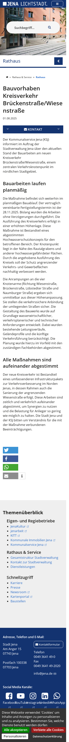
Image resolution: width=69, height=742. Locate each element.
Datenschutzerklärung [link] (47, 736)
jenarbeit (17, 531)
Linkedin (45, 705)
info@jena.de (43, 673)
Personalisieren (15, 736)
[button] (10, 450)
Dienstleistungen (23, 567)
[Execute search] (49, 27)
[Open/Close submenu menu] (58, 61)
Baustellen (18, 601)
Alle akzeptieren (15, 730)
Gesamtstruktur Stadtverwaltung (34, 558)
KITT (14, 535)
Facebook (10, 705)
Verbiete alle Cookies (48, 730)
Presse (15, 587)
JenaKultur (18, 526)
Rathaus (11, 61)
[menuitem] (33, 533)
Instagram (33, 705)
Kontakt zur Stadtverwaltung (31, 562)
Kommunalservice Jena (27, 545)
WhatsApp (57, 705)
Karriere (16, 583)
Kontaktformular (49, 644)
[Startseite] (7, 77)
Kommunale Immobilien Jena (31, 540)
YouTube (21, 705)
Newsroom (18, 592)
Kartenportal (20, 597)
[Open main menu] (57, 3)
